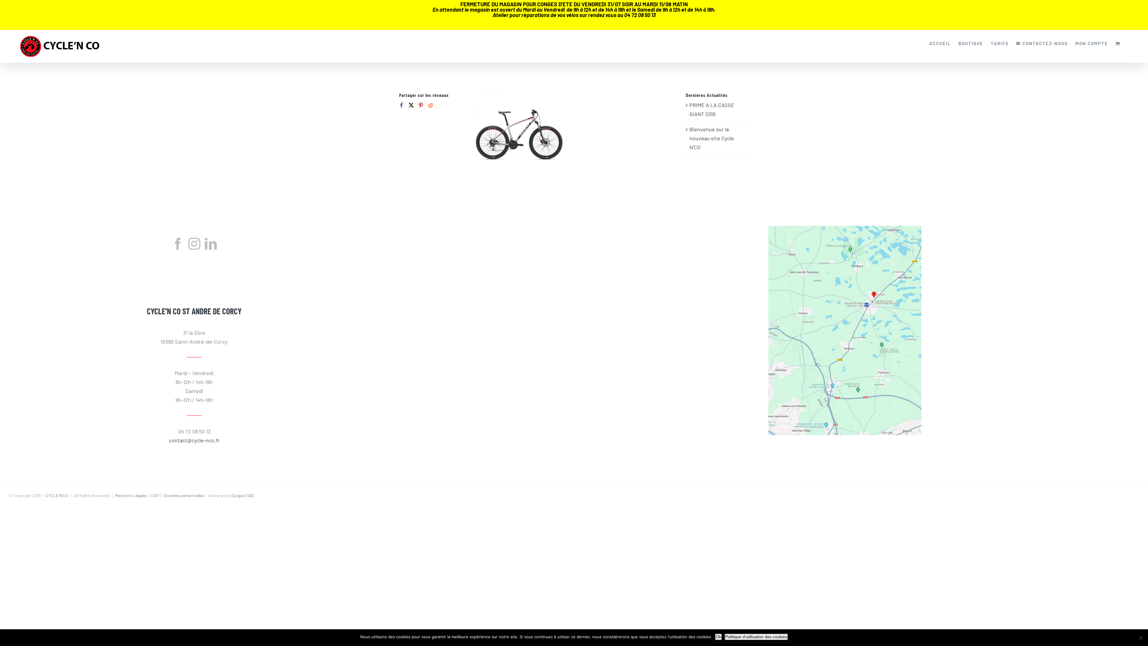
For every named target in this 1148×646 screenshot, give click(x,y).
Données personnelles (184, 495)
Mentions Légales (131, 495)
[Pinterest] (420, 105)
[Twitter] (411, 105)
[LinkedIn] (211, 244)
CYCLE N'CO (57, 495)
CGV (155, 495)
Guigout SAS (242, 495)
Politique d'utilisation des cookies (756, 636)
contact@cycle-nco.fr (194, 440)
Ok (718, 636)
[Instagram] (194, 244)
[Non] (1141, 638)
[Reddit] (430, 105)
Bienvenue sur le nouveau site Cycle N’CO (711, 138)
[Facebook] (401, 105)
